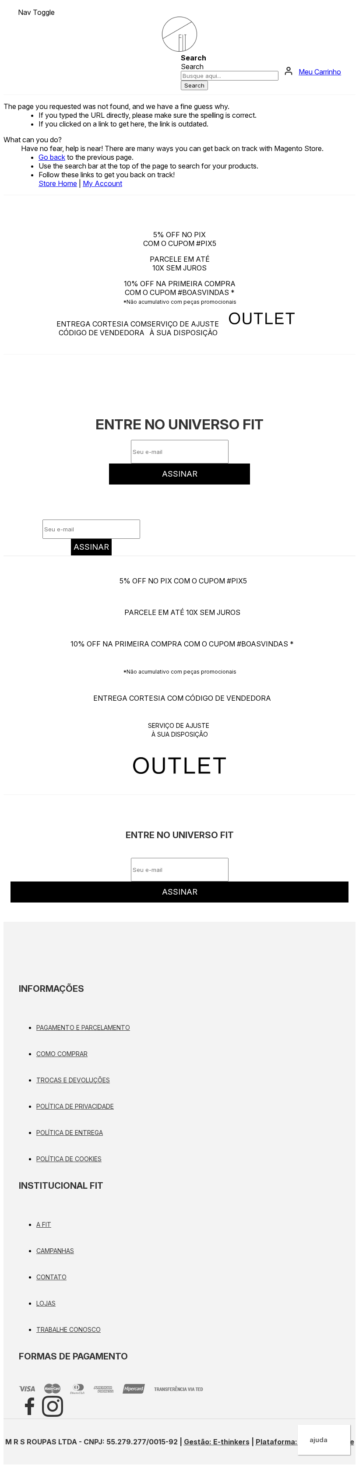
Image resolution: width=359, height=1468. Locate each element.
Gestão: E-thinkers (217, 1441)
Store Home (58, 183)
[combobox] (229, 76)
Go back (52, 157)
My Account (102, 183)
